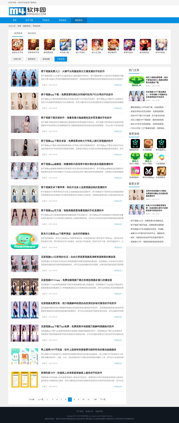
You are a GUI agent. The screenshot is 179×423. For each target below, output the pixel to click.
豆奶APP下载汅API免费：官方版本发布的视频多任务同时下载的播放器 (149, 116)
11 (88, 399)
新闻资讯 (31, 59)
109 (95, 399)
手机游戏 (62, 20)
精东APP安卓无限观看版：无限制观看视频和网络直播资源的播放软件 (149, 124)
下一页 (102, 399)
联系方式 (89, 411)
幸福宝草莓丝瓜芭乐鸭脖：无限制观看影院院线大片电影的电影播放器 (149, 111)
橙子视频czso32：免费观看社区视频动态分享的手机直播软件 (149, 221)
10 (83, 399)
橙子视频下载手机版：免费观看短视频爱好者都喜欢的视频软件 (149, 225)
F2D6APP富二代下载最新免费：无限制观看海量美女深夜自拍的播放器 (149, 128)
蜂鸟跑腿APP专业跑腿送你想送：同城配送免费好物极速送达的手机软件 (149, 229)
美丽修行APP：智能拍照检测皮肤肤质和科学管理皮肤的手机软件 (149, 242)
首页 (15, 20)
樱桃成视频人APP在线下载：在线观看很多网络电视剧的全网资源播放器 (149, 107)
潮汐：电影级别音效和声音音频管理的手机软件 (149, 237)
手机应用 (36, 26)
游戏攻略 (46, 59)
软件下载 (29, 20)
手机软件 (46, 20)
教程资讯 (79, 20)
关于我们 (80, 411)
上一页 (40, 399)
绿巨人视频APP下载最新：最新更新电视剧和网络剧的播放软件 (149, 120)
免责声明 (99, 411)
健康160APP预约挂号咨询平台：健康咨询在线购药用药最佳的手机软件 (149, 233)
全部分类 (17, 59)
